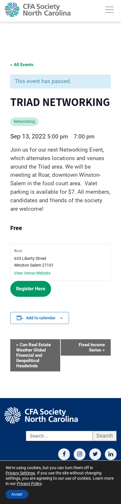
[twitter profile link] (95, 454)
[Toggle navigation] (109, 9)
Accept (16, 494)
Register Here (30, 289)
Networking (24, 121)
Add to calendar (41, 318)
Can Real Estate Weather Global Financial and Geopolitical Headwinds (33, 355)
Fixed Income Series (92, 347)
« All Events (21, 64)
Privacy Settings (20, 473)
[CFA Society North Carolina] (37, 9)
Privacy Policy (29, 483)
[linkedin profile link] (111, 454)
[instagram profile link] (79, 454)
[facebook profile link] (64, 454)
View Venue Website (32, 273)
